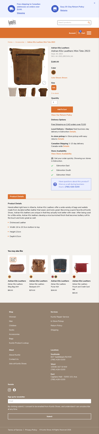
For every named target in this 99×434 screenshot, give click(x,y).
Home (10, 42)
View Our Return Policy (61, 115)
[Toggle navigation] (89, 33)
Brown (53, 72)
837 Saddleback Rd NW (61, 357)
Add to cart (62, 109)
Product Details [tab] (17, 197)
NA (53, 88)
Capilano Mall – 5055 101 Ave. (64, 377)
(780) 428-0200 (72, 187)
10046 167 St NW (59, 367)
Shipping (21, 13)
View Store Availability (61, 154)
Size (53, 83)
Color (53, 68)
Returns (63, 11)
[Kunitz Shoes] (12, 22)
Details (73, 132)
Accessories (19, 42)
